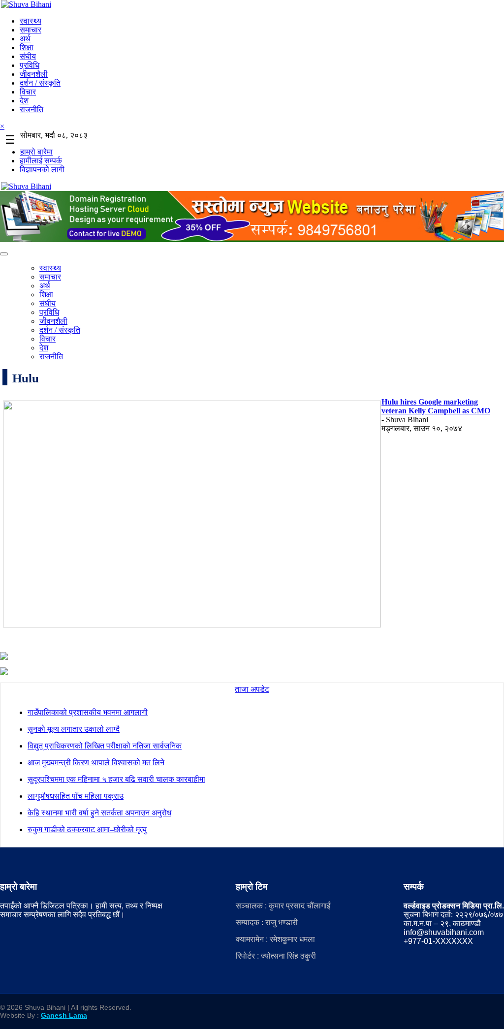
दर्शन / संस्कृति (40, 83)
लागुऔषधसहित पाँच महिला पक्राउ (76, 796)
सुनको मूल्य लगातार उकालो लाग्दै (74, 729)
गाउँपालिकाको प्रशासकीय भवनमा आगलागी (88, 712)
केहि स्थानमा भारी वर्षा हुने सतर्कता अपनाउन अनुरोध (99, 813)
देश (24, 100)
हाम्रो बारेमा (36, 152)
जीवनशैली (34, 74)
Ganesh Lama (64, 1015)
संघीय (28, 56)
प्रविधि (29, 65)
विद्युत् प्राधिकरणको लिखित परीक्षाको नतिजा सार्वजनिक (105, 746)
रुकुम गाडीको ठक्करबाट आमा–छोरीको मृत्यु (87, 829)
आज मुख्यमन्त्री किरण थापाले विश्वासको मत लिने (96, 762)
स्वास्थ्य (30, 21)
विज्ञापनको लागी (42, 169)
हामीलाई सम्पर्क (41, 160)
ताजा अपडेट (252, 689)
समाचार (30, 30)
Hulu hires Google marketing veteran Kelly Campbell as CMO (435, 406)
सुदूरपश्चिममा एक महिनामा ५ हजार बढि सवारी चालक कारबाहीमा (116, 779)
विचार (28, 92)
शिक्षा (26, 47)
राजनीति (31, 109)
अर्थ (25, 38)
